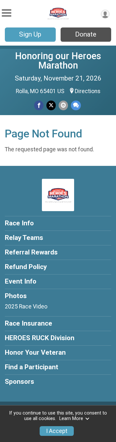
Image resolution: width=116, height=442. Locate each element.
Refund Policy (26, 267)
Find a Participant (31, 367)
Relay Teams (24, 238)
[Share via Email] (63, 105)
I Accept (56, 431)
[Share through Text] (76, 105)
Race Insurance (28, 323)
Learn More (71, 418)
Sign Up (30, 34)
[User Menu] (105, 14)
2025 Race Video (26, 306)
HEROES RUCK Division (39, 338)
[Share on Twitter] (51, 105)
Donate (85, 34)
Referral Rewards (31, 252)
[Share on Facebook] (39, 105)
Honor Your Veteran (35, 352)
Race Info (19, 223)
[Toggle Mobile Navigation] (6, 13)
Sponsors (19, 381)
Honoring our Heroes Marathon (58, 60)
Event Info (20, 281)
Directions (88, 91)
